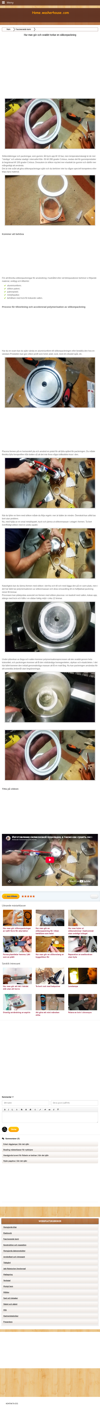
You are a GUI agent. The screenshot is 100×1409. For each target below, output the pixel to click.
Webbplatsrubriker (50, 1221)
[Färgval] (40, 1109)
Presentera (7, 1322)
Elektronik (7, 1233)
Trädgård (7, 1263)
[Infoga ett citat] (49, 1109)
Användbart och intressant (14, 1257)
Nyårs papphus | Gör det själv (15, 1161)
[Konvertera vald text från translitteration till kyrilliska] (54, 1109)
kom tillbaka (12, 896)
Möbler (6, 1292)
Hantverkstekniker (10, 1316)
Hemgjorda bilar (10, 1227)
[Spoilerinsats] (58, 1109)
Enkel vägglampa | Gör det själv (16, 1144)
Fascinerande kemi (11, 1239)
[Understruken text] (12, 1109)
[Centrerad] (26, 1109)
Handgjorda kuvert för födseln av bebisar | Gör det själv (26, 1155)
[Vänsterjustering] (22, 1109)
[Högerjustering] (30, 1109)
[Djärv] (5, 1109)
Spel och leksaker (10, 1298)
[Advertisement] (50, 55)
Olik (5, 1310)
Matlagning (8, 1274)
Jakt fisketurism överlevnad (14, 1269)
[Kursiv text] (8, 1109)
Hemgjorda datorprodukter (14, 1251)
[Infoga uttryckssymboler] (35, 1109)
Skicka (13, 1129)
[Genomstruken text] (17, 1109)
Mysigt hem (8, 1286)
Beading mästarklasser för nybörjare (18, 1150)
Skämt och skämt (10, 1304)
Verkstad (6, 1280)
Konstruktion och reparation (14, 1245)
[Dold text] (45, 1109)
